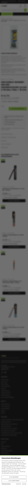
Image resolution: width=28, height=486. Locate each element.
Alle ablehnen (13, 477)
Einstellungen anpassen (6, 483)
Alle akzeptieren (14, 480)
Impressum (24, 483)
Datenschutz (18, 483)
